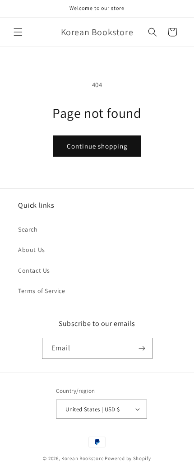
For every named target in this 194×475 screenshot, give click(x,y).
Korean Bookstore (82, 458)
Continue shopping (97, 146)
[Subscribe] (142, 348)
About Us (31, 250)
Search (28, 229)
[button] (18, 32)
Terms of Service (41, 291)
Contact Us (34, 270)
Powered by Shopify (128, 458)
